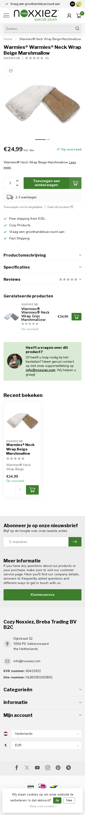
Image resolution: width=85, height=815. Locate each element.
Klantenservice (42, 594)
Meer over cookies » (43, 806)
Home (8, 39)
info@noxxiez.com (40, 370)
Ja (57, 800)
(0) (47, 58)
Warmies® (12, 58)
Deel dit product (58, 207)
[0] (78, 15)
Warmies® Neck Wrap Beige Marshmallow (50, 39)
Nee (69, 800)
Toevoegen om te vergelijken (23, 207)
